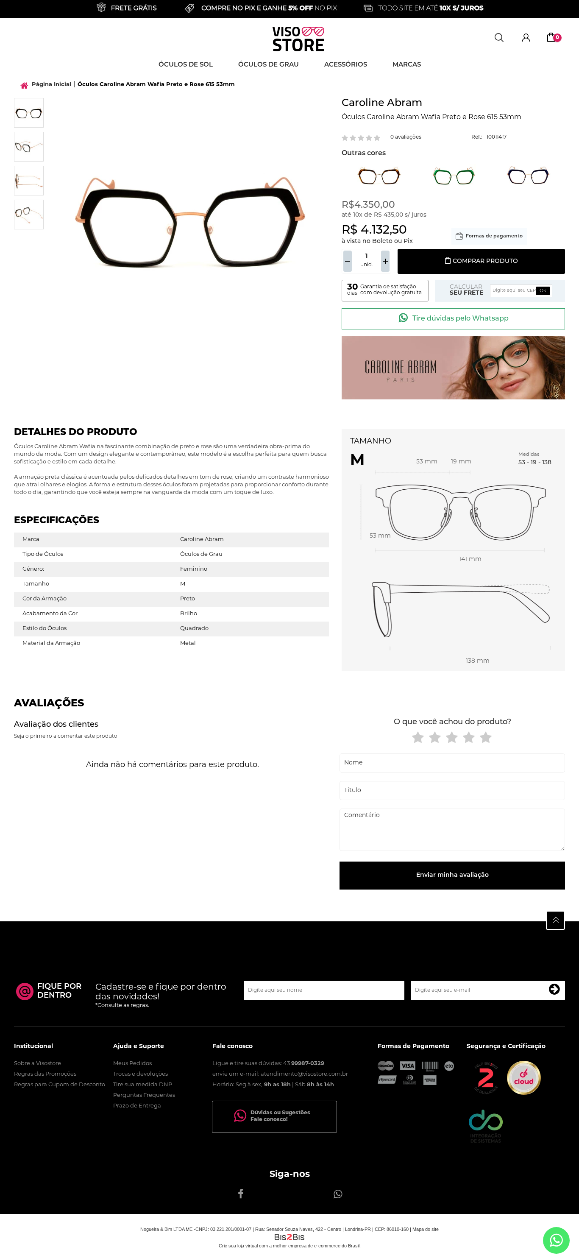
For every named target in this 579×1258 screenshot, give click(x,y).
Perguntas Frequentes (144, 1095)
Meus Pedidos (132, 1063)
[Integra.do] (486, 1141)
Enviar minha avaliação (452, 875)
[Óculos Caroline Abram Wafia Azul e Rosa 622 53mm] (528, 176)
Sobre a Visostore (37, 1063)
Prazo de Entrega (137, 1106)
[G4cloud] (524, 1093)
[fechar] (272, 640)
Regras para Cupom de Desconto (59, 1085)
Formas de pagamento (494, 236)
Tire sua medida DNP (142, 1085)
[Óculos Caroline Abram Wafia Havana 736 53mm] (379, 176)
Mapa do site (425, 1229)
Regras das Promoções (45, 1074)
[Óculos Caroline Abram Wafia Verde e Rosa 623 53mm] (454, 176)
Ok (543, 291)
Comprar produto (485, 261)
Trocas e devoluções (140, 1074)
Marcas (406, 65)
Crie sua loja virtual (238, 1245)
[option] (29, 113)
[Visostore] (298, 39)
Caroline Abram (382, 103)
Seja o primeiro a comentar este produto (65, 736)
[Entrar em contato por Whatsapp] (556, 1240)
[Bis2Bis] (486, 1093)
